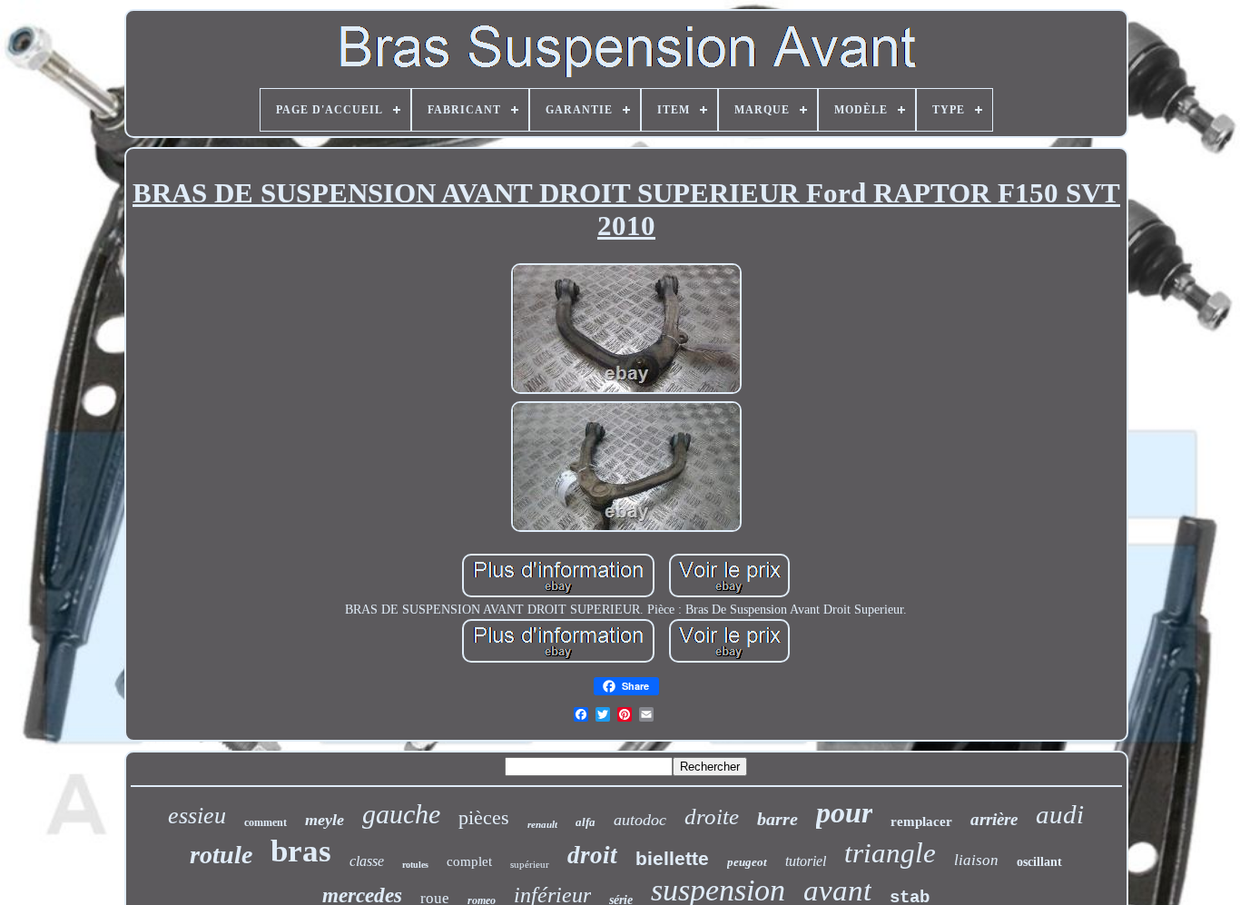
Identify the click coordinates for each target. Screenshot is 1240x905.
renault (542, 824)
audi (1060, 814)
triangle (890, 853)
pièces (483, 817)
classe (366, 861)
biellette (672, 858)
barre (777, 819)
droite (711, 816)
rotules (415, 865)
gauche (401, 814)
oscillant (1039, 862)
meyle (324, 820)
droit (592, 855)
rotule (221, 855)
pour (844, 812)
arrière (994, 819)
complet (469, 861)
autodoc (640, 820)
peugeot (747, 862)
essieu (197, 815)
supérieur (529, 864)
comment (265, 822)
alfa (585, 822)
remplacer (921, 821)
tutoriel (805, 861)
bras (301, 851)
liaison (976, 860)
